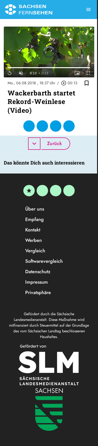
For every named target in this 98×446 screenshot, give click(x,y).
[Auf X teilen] (42, 126)
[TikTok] (69, 190)
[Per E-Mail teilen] (69, 126)
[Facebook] (42, 190)
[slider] (49, 67)
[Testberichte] (29, 190)
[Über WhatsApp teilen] (55, 126)
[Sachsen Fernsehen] (28, 9)
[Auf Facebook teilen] (29, 126)
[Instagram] (55, 190)
